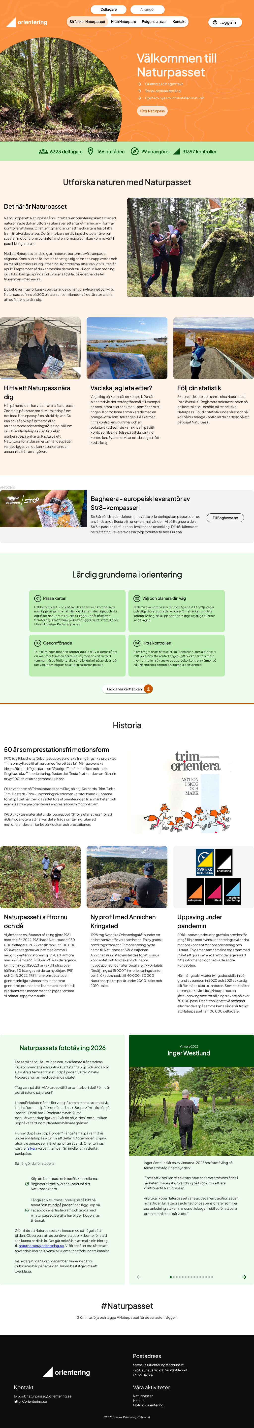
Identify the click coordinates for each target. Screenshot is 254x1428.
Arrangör (147, 9)
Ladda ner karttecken (124, 689)
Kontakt (179, 21)
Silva (31, 1148)
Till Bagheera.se (225, 518)
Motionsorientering (148, 1405)
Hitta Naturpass (123, 21)
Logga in (228, 22)
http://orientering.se (30, 1401)
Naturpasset (143, 1396)
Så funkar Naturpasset (87, 21)
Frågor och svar (154, 21)
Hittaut (138, 1400)
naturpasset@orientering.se (41, 1245)
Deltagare (109, 9)
